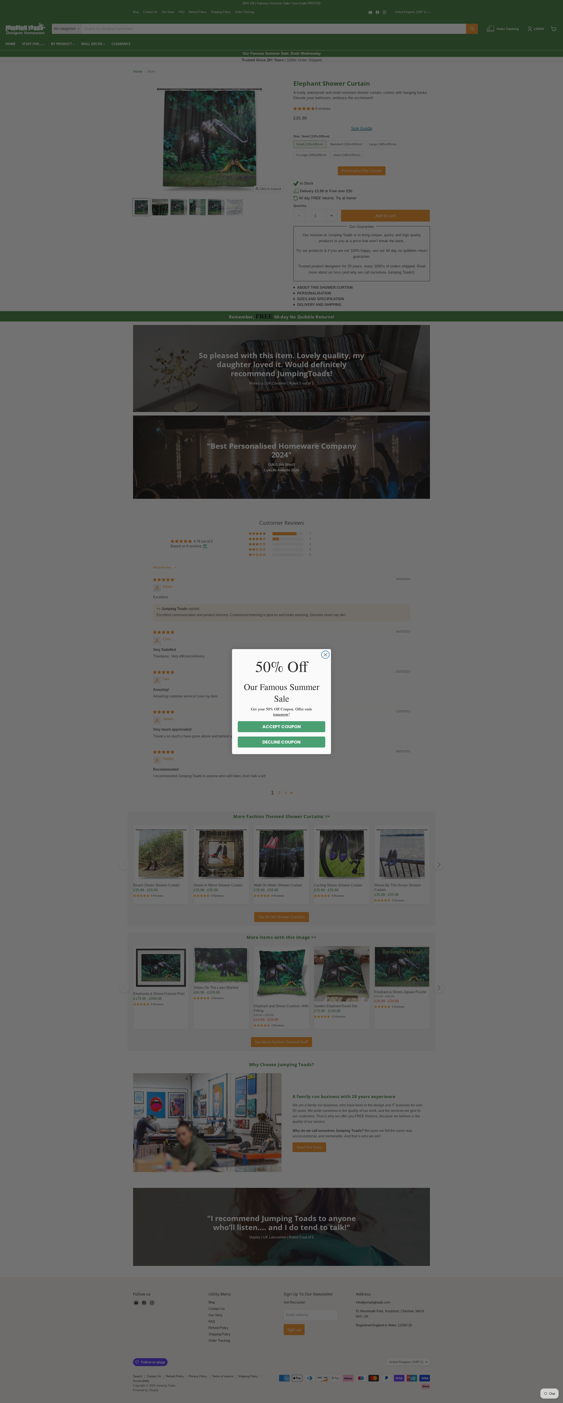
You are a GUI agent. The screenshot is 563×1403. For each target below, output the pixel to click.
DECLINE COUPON (281, 742)
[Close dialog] (325, 655)
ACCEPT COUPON (281, 727)
